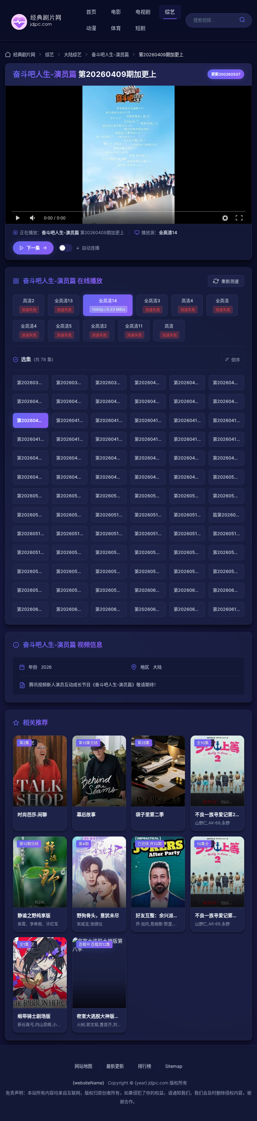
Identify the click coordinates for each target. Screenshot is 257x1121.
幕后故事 (86, 815)
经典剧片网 (24, 54)
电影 (116, 12)
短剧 (140, 28)
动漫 (91, 28)
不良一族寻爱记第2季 (217, 815)
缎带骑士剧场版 (34, 1016)
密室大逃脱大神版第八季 (99, 1016)
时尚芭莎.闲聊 (32, 815)
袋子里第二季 (150, 815)
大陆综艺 (72, 54)
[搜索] (242, 20)
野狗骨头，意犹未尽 (98, 915)
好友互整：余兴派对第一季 (158, 915)
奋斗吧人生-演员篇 (110, 54)
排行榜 (144, 1066)
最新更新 (115, 1066)
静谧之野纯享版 (34, 915)
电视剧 (142, 12)
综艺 (170, 12)
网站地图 (83, 1066)
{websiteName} (88, 1082)
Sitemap (173, 1066)
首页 (91, 12)
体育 (116, 28)
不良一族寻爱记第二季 (217, 915)
